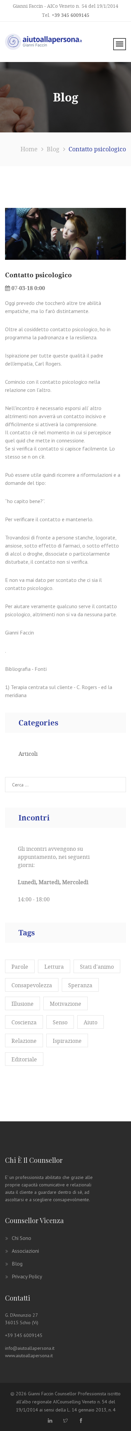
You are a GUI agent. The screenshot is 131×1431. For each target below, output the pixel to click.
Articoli (28, 753)
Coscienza (24, 1022)
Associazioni (25, 1250)
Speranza (80, 985)
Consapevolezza (31, 985)
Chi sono (21, 1238)
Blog (17, 1263)
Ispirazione (67, 1041)
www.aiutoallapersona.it (29, 1355)
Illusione (22, 1003)
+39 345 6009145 (70, 15)
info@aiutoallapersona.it (29, 1348)
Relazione (24, 1041)
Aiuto (90, 1022)
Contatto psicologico (38, 275)
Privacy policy (27, 1276)
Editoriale (24, 1059)
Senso (60, 1022)
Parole (19, 966)
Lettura (54, 966)
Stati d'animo (97, 966)
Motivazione (65, 1003)
